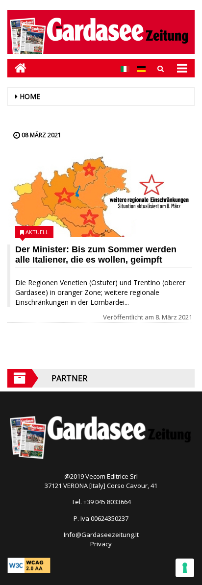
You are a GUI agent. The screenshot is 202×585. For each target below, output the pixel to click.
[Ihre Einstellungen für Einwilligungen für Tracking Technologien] (185, 568)
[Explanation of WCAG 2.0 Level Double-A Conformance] (28, 564)
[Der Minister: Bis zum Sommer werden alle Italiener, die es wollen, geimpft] (99, 194)
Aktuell (37, 232)
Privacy (101, 543)
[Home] (16, 68)
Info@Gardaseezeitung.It (101, 534)
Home (30, 96)
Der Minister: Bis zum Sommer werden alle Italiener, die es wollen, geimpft (96, 254)
